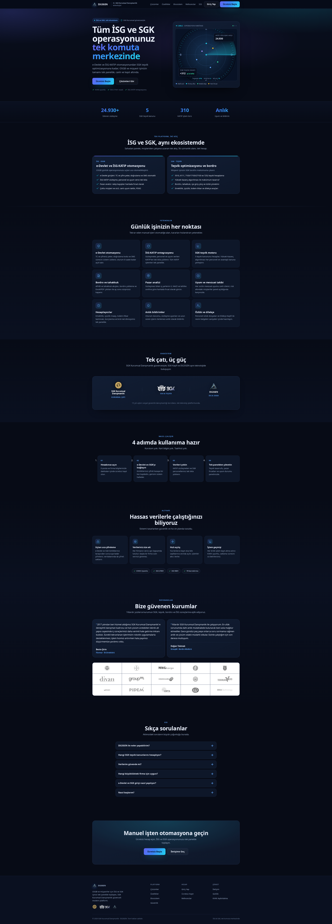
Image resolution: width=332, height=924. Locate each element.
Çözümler (154, 4)
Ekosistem (177, 4)
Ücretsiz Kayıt (187, 894)
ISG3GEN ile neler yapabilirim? (134, 745)
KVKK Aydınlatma (220, 898)
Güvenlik (154, 903)
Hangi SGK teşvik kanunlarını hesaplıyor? (139, 754)
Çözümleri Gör (126, 81)
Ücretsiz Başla (230, 4)
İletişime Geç (178, 851)
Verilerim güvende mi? (129, 764)
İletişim (216, 889)
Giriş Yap (211, 4)
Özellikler (166, 4)
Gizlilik (216, 894)
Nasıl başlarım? (126, 792)
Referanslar (191, 4)
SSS (200, 4)
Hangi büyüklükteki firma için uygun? (138, 773)
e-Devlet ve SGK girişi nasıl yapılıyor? (137, 783)
